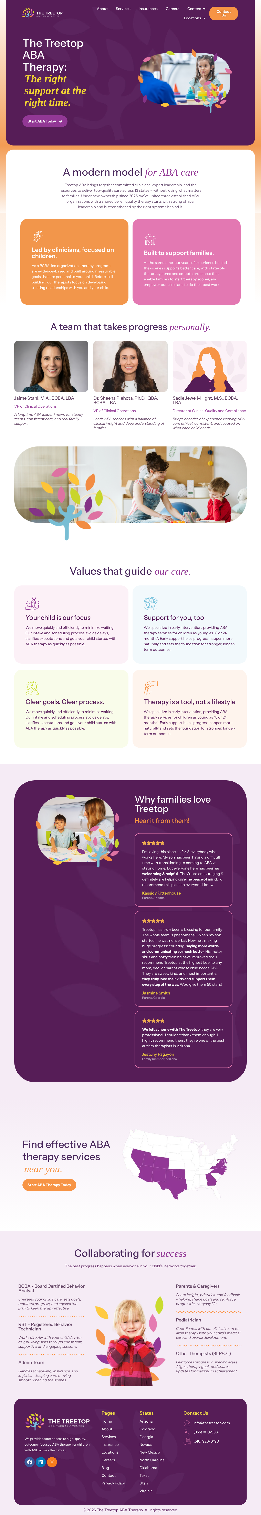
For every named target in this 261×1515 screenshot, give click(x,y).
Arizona (146, 1421)
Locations (192, 18)
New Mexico (149, 1452)
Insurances (148, 9)
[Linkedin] (41, 1462)
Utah (143, 1483)
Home (107, 1421)
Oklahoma (148, 1468)
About (102, 9)
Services (123, 9)
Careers (172, 9)
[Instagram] (52, 1462)
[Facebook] (29, 1462)
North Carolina (152, 1460)
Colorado (147, 1429)
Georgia (146, 1437)
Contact (109, 1475)
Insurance (110, 1444)
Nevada (145, 1444)
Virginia (146, 1491)
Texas (144, 1475)
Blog (105, 1468)
